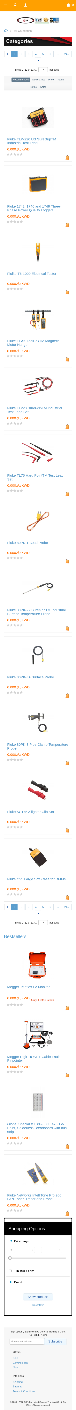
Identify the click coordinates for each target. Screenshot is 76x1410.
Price (51, 79)
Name (60, 79)
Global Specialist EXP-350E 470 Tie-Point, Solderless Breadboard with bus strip (37, 1128)
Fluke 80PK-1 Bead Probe (27, 543)
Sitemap (17, 1386)
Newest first (38, 79)
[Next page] (38, 60)
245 (66, 54)
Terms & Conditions (24, 1391)
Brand (18, 1282)
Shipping (18, 1381)
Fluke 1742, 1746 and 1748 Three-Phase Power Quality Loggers (34, 208)
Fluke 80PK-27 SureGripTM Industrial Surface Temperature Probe (36, 612)
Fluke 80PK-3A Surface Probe (30, 677)
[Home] (38, 20)
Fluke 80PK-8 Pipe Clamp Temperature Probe (37, 746)
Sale (15, 1358)
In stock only (25, 1270)
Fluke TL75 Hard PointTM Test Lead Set (35, 477)
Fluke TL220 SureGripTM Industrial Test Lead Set (34, 410)
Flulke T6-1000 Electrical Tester (31, 274)
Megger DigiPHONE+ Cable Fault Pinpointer (33, 1059)
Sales (43, 87)
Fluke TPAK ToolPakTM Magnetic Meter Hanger (33, 343)
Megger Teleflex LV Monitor (28, 987)
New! (16, 1367)
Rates (33, 87)
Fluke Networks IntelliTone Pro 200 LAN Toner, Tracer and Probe (34, 1197)
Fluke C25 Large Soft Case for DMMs (36, 879)
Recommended (21, 79)
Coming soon (20, 1362)
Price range (21, 1241)
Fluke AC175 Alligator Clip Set (30, 812)
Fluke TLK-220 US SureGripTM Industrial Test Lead (31, 141)
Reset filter (38, 1305)
